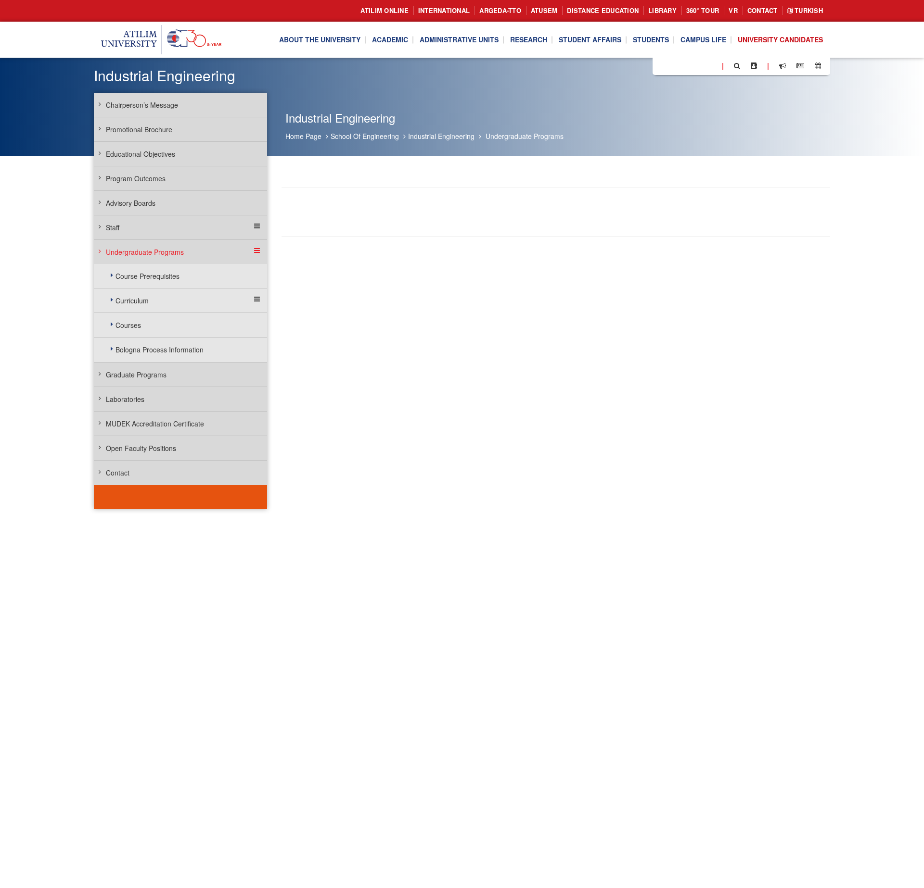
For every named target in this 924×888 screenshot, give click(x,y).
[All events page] (818, 66)
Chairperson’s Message (142, 105)
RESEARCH (528, 40)
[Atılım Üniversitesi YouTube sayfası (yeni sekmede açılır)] (711, 65)
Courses (128, 325)
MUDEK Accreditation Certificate (155, 423)
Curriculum (132, 300)
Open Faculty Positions (141, 448)
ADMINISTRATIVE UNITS (459, 40)
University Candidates (780, 40)
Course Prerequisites (148, 276)
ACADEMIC (390, 40)
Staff (112, 227)
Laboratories (125, 399)
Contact (762, 10)
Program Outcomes (136, 178)
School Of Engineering (365, 136)
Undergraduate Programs (525, 136)
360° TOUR (702, 10)
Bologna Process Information (160, 349)
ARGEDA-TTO (500, 10)
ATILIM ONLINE (384, 10)
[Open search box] (737, 66)
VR (733, 10)
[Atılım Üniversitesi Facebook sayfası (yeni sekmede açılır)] (663, 65)
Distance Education (603, 10)
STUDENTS (651, 40)
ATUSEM (544, 10)
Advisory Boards (130, 203)
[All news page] (800, 66)
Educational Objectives (140, 154)
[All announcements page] (782, 66)
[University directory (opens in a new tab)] (754, 66)
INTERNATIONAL (444, 10)
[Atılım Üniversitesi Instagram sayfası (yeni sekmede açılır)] (698, 65)
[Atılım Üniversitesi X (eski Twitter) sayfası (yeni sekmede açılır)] (674, 66)
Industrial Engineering (441, 136)
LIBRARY (662, 10)
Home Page (303, 136)
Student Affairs (590, 40)
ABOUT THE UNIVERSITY (319, 40)
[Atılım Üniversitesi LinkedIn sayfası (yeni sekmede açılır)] (686, 65)
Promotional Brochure (139, 129)
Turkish (808, 10)
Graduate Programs (136, 374)
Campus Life (703, 40)
